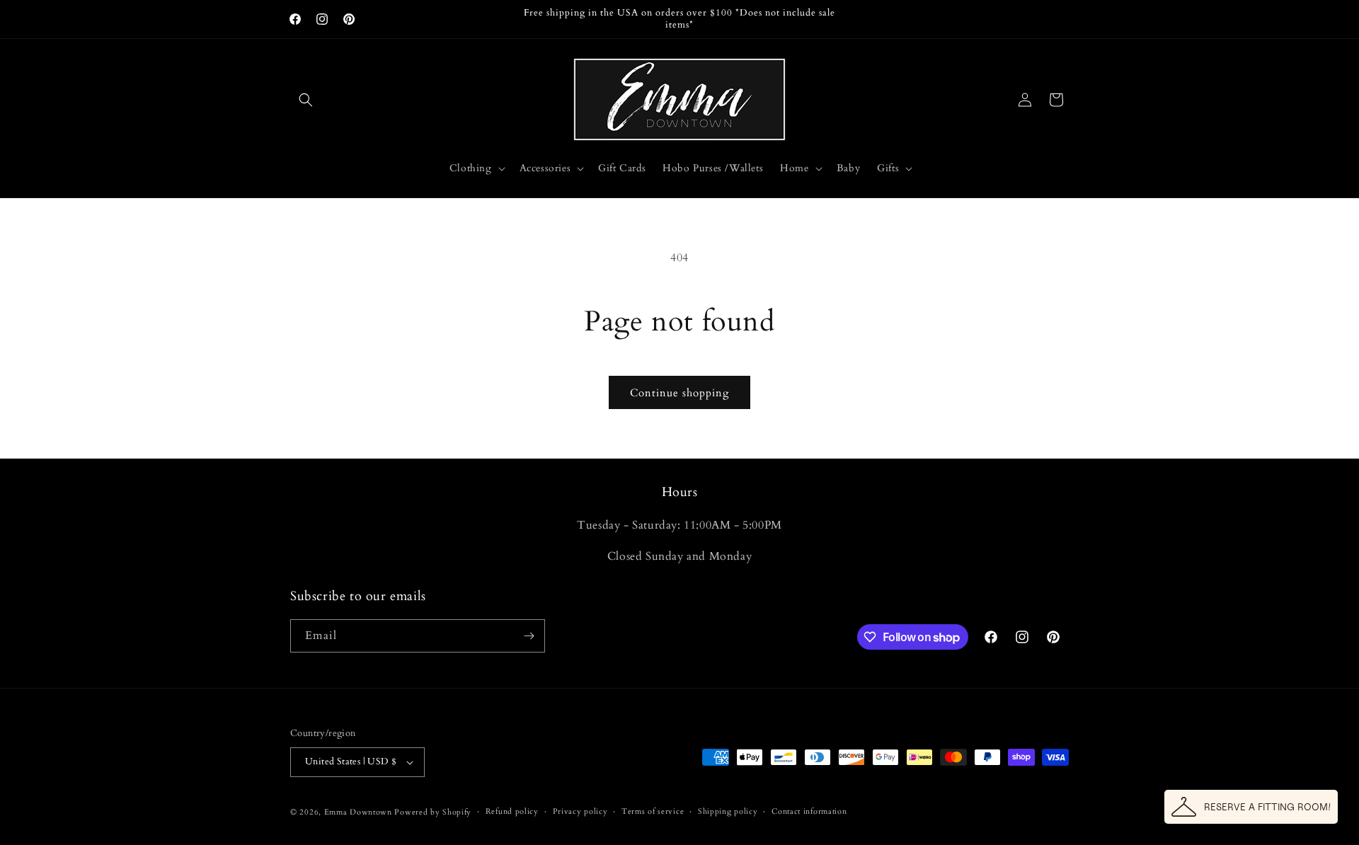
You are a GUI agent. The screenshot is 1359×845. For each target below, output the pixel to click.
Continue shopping (679, 393)
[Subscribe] (528, 636)
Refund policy (512, 811)
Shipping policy (728, 811)
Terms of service (652, 811)
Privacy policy (580, 811)
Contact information (809, 811)
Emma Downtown (358, 812)
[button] (305, 99)
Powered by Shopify (432, 812)
